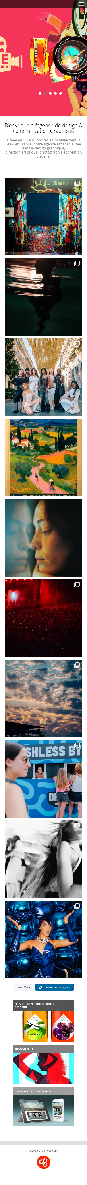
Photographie (23, 1049)
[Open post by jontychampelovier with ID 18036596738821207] (43, 216)
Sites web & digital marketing (33, 1091)
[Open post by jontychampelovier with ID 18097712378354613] (43, 457)
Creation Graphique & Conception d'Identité (37, 1005)
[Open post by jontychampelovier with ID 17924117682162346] (43, 939)
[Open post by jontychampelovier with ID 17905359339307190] (43, 297)
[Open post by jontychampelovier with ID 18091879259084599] (43, 859)
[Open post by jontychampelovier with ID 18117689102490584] (43, 377)
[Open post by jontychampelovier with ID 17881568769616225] (43, 618)
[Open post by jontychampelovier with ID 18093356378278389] (43, 698)
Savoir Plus (43, 60)
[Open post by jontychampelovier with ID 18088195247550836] (43, 779)
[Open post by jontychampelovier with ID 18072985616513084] (43, 538)
